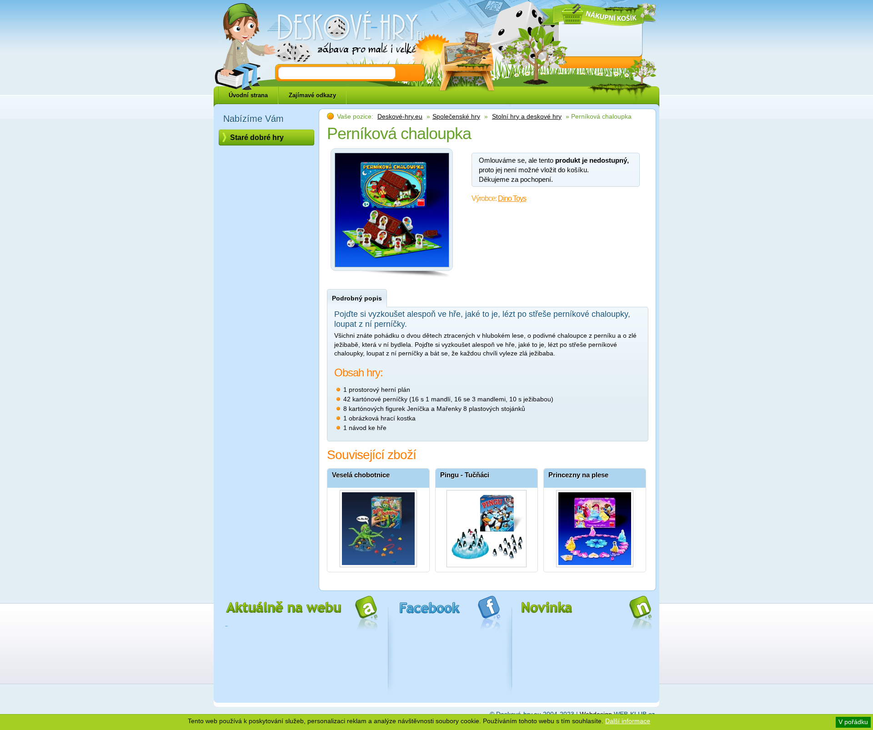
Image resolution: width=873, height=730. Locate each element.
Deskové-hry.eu (399, 116)
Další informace (627, 721)
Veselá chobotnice (361, 475)
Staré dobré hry (257, 137)
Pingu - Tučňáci (464, 475)
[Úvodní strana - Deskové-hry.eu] (345, 34)
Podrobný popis (357, 298)
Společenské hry (456, 116)
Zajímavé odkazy (312, 95)
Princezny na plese (578, 475)
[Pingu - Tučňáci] (486, 526)
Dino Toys (512, 198)
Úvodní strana (248, 95)
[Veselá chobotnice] (378, 526)
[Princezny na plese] (594, 526)
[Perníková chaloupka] (392, 269)
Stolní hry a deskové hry (527, 116)
